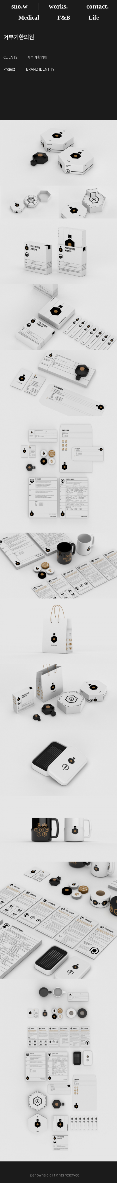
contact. (97, 6)
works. (58, 6)
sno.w (19, 6)
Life (94, 17)
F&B (63, 17)
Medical (28, 17)
